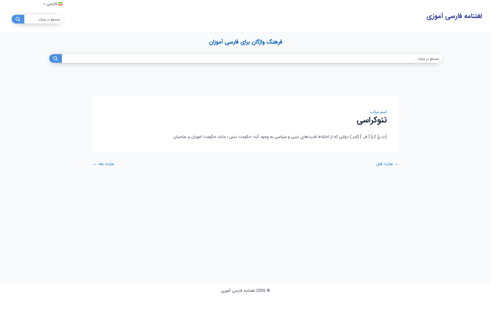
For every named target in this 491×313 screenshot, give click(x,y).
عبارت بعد (103, 164)
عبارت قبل (387, 164)
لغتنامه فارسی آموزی (454, 16)
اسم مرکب (378, 112)
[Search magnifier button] (18, 19)
